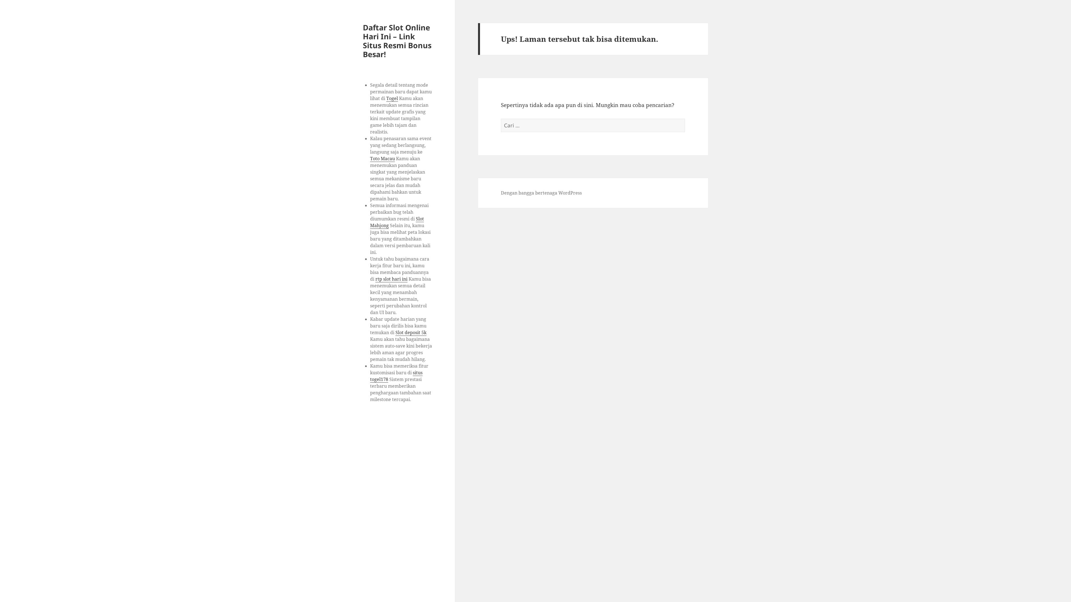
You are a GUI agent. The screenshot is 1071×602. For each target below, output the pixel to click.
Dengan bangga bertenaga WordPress (541, 193)
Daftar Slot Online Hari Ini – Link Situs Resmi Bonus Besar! (397, 40)
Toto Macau (382, 159)
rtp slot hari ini (391, 279)
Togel (392, 98)
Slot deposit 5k (410, 332)
